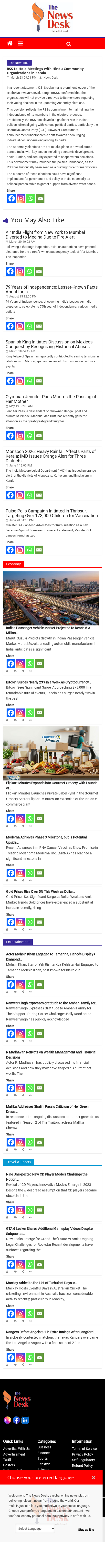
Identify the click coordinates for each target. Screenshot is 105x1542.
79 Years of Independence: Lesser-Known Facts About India (52, 289)
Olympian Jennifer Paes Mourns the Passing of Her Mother (51, 399)
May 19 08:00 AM (20, 406)
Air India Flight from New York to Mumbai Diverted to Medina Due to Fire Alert (45, 235)
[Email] (40, 198)
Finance (44, 1453)
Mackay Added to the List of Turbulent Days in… (41, 1283)
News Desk (50, 77)
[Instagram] (21, 198)
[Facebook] (11, 198)
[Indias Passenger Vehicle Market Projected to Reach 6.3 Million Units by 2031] (51, 574)
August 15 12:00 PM (22, 296)
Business (44, 1447)
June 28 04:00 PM (21, 520)
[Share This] (23, 671)
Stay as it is (86, 1529)
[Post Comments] (16, 671)
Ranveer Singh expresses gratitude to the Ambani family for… (51, 1003)
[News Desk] (8, 671)
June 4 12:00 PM (20, 465)
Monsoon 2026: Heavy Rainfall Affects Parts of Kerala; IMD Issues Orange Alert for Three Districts (51, 456)
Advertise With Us (16, 1449)
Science (43, 1470)
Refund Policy (82, 1466)
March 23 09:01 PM (23, 77)
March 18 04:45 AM (22, 351)
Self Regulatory (83, 1460)
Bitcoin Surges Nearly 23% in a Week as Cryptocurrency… (48, 682)
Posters (9, 1465)
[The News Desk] (9, 43)
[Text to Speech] (31, 671)
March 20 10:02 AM (22, 241)
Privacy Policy (82, 1454)
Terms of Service (84, 1449)
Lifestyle (44, 1464)
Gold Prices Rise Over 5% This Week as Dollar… (40, 891)
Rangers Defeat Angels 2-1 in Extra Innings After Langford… (51, 1332)
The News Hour (19, 63)
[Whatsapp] (30, 198)
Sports (43, 1458)
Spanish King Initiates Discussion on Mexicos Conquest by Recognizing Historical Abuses (49, 344)
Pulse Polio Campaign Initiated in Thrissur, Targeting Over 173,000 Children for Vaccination (52, 513)
